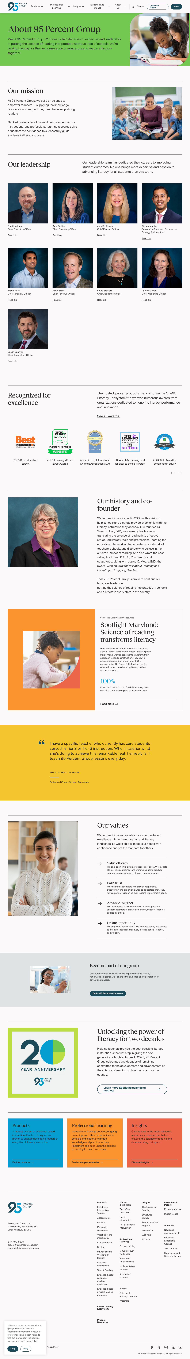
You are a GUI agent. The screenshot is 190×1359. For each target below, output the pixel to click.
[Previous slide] (172, 473)
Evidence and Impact (171, 1204)
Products (102, 1203)
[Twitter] (159, 1347)
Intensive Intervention (103, 1264)
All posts (146, 1240)
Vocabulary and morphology (105, 1236)
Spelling (101, 1247)
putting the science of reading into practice (125, 588)
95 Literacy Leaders (125, 1275)
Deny (25, 1349)
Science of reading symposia (128, 1295)
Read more (107, 704)
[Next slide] (180, 473)
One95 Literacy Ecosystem (105, 1308)
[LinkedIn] (173, 1347)
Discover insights (140, 1163)
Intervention (147, 1230)
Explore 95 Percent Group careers (108, 993)
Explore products (21, 1163)
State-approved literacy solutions (172, 1255)
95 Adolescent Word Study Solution (104, 1255)
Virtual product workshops (126, 1252)
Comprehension (105, 1243)
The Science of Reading (149, 1209)
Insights (146, 1203)
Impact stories (171, 1214)
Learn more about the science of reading (124, 1089)
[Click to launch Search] (133, 7)
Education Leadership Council (169, 1241)
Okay (13, 1349)
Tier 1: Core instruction (124, 1211)
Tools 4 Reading (105, 1271)
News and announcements (172, 1231)
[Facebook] (152, 1347)
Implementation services (127, 1268)
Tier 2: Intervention (125, 1218)
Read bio (12, 236)
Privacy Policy (31, 1341)
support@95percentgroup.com (23, 1248)
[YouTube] (180, 1347)
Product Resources (102, 1321)
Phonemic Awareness (102, 1229)
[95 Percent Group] (17, 6)
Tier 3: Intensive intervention (127, 1226)
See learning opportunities (85, 1163)
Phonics (101, 1223)
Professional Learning (125, 1241)
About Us (169, 1226)
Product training (127, 1246)
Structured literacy (147, 1216)
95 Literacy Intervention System (103, 1210)
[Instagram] (166, 1347)
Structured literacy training (126, 1260)
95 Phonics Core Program (150, 1224)
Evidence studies (172, 1210)
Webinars (124, 1301)
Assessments (104, 1218)
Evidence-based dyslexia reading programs (105, 1292)
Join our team (170, 1249)
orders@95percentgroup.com (23, 1245)
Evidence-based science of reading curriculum (105, 1280)
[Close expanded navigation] (180, 14)
